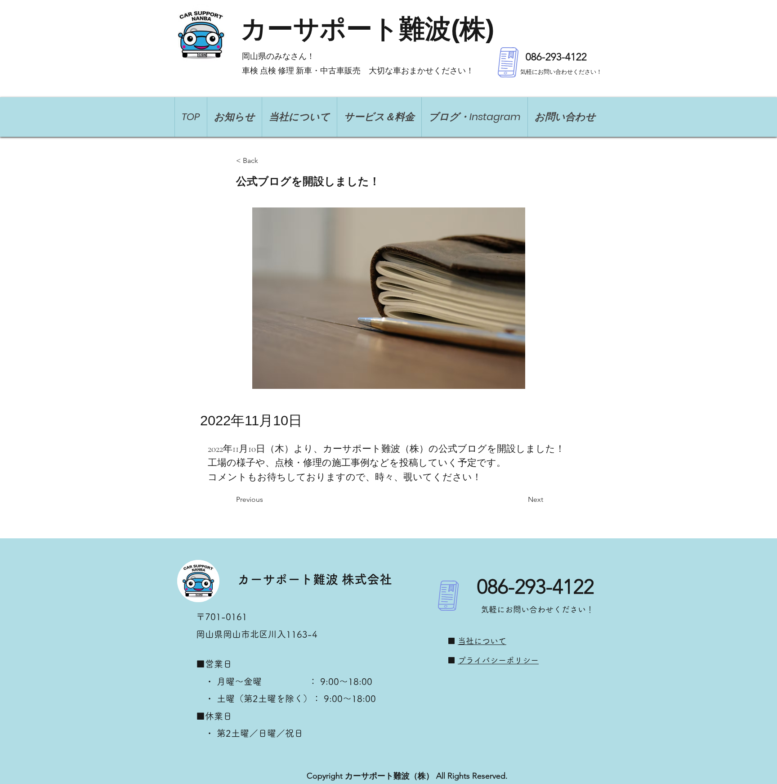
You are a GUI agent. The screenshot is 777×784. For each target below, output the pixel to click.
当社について (482, 641)
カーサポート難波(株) (367, 28)
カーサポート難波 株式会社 (314, 579)
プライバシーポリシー (498, 660)
